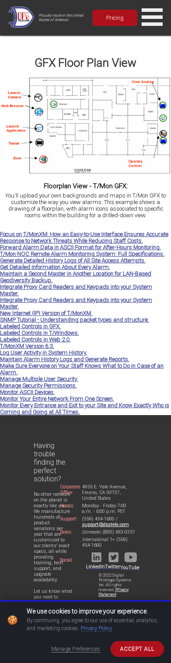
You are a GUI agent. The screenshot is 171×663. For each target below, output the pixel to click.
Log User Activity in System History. (43, 352)
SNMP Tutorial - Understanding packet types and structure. (74, 319)
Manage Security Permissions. (38, 385)
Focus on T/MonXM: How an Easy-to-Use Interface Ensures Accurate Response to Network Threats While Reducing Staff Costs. (84, 237)
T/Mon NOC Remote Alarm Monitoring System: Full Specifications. (82, 254)
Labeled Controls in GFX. (30, 326)
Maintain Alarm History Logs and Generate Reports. (64, 359)
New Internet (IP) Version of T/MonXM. (46, 313)
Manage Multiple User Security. (39, 379)
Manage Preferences (75, 649)
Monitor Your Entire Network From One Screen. (57, 398)
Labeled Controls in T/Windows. (39, 333)
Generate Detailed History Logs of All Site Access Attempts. (73, 260)
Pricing (115, 17)
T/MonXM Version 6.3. (27, 346)
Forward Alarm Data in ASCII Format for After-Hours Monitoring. (80, 247)
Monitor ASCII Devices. (27, 392)
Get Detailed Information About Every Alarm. (55, 267)
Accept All (137, 649)
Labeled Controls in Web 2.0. (35, 339)
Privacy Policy (96, 628)
